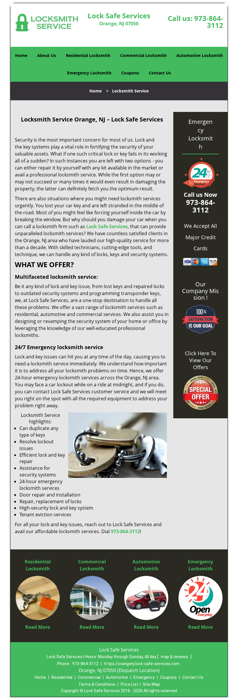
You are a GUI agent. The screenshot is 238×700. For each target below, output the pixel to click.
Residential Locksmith (88, 55)
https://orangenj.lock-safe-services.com (142, 663)
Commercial (89, 677)
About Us (46, 55)
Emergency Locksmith (89, 73)
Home (21, 55)
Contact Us (160, 73)
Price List (129, 684)
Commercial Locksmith (143, 55)
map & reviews (175, 656)
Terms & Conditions (96, 684)
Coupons (130, 73)
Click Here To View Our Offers (200, 360)
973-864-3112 (208, 21)
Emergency (144, 677)
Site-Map (151, 684)
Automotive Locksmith (199, 55)
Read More (37, 627)
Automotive (117, 677)
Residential (61, 677)
